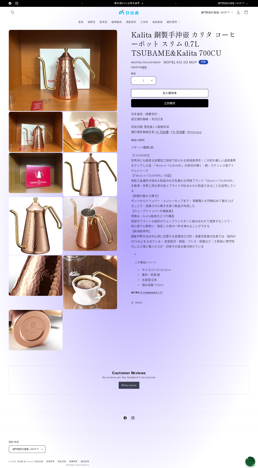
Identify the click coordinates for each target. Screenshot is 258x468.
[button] (12, 12)
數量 (133, 73)
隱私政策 (62, 461)
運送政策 (85, 461)
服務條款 (73, 461)
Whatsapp (194, 132)
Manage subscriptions (78, 465)
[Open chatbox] (250, 461)
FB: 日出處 (178, 132)
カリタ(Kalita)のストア (151, 292)
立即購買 (169, 103)
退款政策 (50, 461)
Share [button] (138, 302)
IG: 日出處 (162, 132)
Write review (129, 385)
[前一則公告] (82, 3)
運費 (144, 67)
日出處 (20, 461)
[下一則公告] (176, 3)
